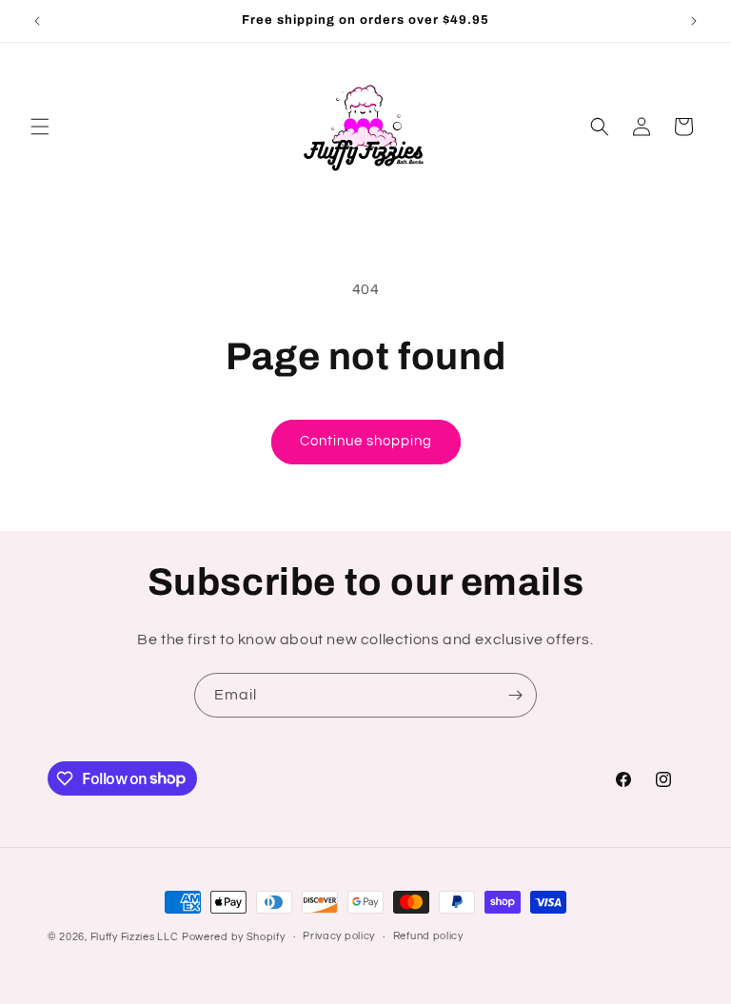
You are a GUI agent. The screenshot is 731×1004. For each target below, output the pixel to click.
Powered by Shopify (234, 937)
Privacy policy (339, 936)
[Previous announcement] (37, 21)
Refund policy (428, 936)
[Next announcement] (694, 21)
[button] (40, 127)
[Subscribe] (515, 695)
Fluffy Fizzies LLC (134, 937)
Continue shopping (366, 441)
